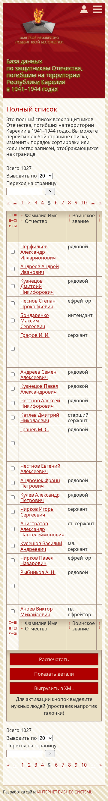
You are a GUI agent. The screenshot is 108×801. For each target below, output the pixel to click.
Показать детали (54, 674)
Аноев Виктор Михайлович (36, 611)
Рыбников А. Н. (38, 572)
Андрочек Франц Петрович (40, 483)
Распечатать (54, 659)
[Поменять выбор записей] (12, 226)
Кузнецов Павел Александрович (39, 389)
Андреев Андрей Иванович (39, 269)
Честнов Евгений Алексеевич (40, 469)
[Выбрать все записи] (12, 215)
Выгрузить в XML (54, 688)
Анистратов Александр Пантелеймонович (42, 529)
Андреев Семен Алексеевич (38, 375)
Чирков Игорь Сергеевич (37, 512)
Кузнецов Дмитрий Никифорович (37, 286)
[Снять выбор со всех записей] (12, 220)
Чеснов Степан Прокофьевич (38, 303)
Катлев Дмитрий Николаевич (39, 418)
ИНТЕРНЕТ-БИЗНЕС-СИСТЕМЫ (65, 792)
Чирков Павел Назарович (36, 560)
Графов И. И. (35, 335)
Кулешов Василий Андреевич (41, 546)
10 (84, 202)
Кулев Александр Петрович (40, 498)
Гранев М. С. (34, 429)
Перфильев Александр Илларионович (38, 252)
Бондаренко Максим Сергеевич (34, 321)
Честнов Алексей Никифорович (40, 403)
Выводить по (22, 175)
